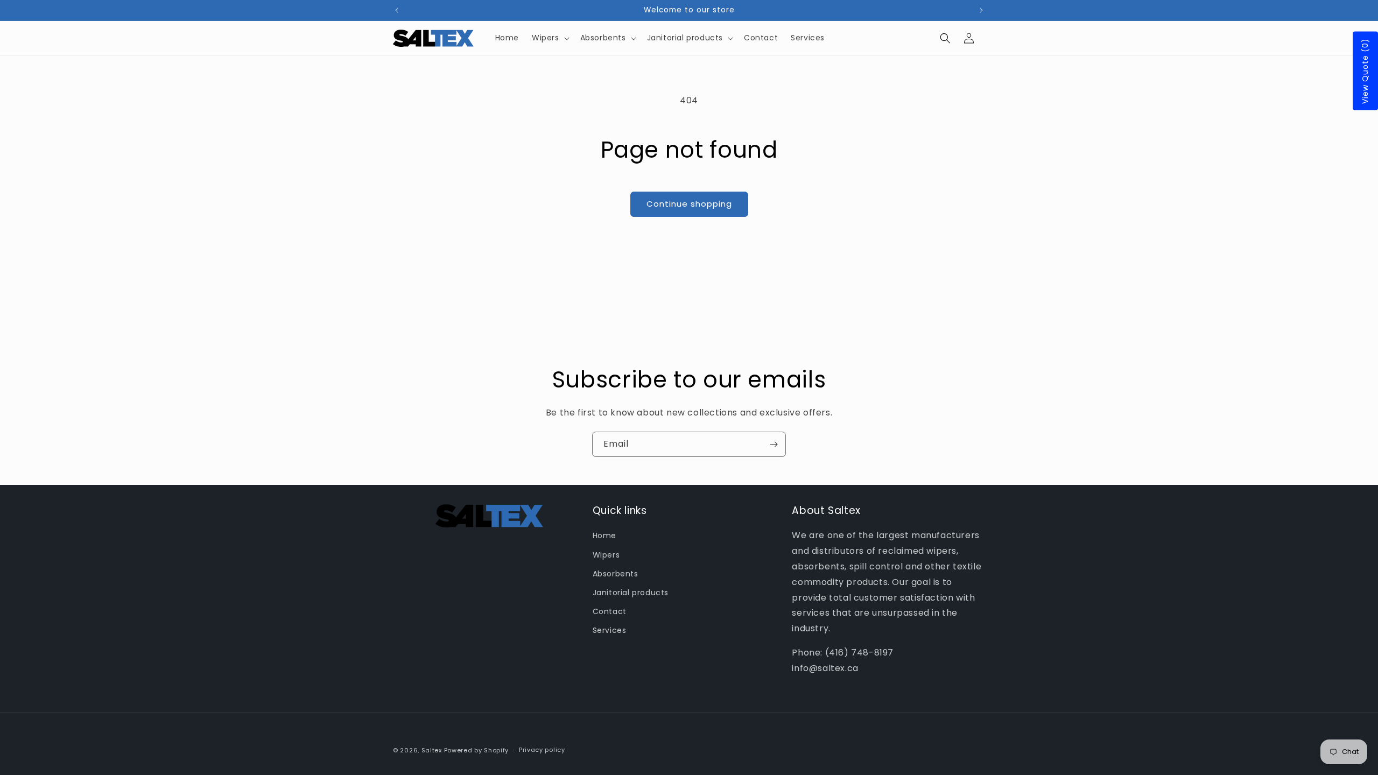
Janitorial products (631, 592)
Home (604, 535)
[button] (549, 37)
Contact (610, 611)
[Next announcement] (981, 10)
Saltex (431, 750)
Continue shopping (689, 203)
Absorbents (615, 573)
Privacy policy (542, 749)
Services (610, 630)
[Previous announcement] (397, 10)
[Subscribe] (773, 444)
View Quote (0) (1365, 71)
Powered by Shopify (476, 750)
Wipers (606, 554)
